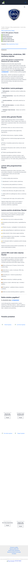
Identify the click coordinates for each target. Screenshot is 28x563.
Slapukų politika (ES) (14, 549)
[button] (24, 7)
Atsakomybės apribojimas (14, 550)
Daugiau (7, 417)
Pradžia (2, 27)
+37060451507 (5, 71)
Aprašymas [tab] (4, 49)
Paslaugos (7, 27)
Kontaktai (14, 553)
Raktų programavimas (15, 27)
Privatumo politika (14, 547)
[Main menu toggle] (25, 2)
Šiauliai (12, 30)
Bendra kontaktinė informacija (14, 552)
